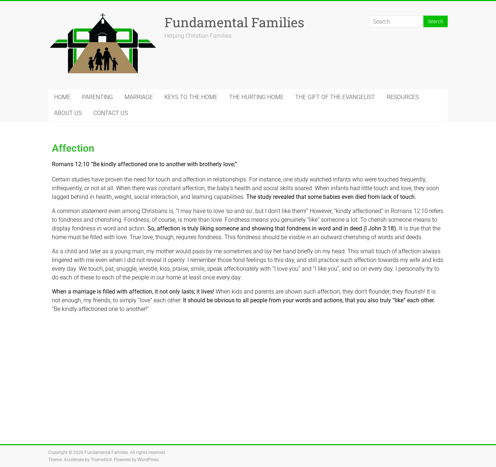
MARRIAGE (139, 97)
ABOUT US (68, 113)
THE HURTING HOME (256, 97)
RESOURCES (403, 97)
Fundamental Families (234, 22)
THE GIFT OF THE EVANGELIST (335, 97)
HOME (62, 97)
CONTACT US (110, 113)
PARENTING (97, 97)
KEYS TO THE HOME (190, 97)
